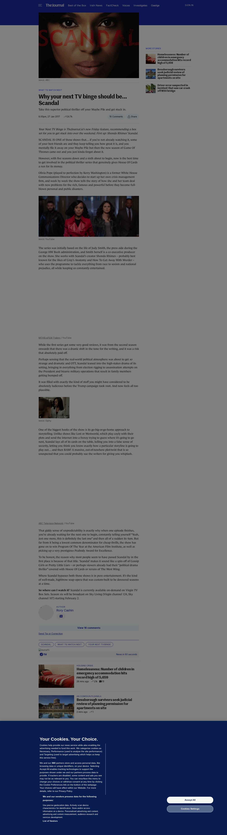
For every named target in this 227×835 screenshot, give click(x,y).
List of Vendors (50, 821)
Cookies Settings (190, 809)
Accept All (190, 800)
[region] (113, 778)
